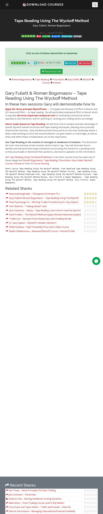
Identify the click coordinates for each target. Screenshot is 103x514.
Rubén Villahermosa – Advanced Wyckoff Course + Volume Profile (41, 231)
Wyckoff (87, 79)
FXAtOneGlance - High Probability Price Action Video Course (38, 226)
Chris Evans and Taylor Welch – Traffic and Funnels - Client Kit (39, 507)
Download (86, 63)
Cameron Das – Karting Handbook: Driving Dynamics (34, 498)
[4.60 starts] (28, 36)
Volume (57, 82)
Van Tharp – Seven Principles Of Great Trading (32, 490)
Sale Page (67, 36)
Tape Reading (42, 79)
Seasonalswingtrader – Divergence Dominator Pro (34, 193)
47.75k (47, 36)
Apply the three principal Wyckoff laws (26, 109)
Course (46, 82)
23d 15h (56, 36)
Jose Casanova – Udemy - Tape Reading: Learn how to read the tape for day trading (43, 211)
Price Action (58, 79)
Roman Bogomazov (22, 79)
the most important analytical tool (36, 115)
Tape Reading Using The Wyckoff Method (30, 157)
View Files (71, 63)
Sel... (45, 32)
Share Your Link (52, 71)
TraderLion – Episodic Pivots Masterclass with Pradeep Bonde (39, 218)
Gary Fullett (73, 79)
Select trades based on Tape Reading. (25, 124)
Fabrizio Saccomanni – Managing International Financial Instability (41, 511)
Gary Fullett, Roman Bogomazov (51, 25)
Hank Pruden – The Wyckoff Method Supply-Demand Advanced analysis (44, 214)
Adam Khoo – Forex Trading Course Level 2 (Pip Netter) (36, 502)
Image (78, 36)
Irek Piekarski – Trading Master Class (27, 206)
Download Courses (45, 4)
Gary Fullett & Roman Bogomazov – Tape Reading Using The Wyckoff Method (42, 198)
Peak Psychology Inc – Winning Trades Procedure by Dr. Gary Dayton (43, 202)
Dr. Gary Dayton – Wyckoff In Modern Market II (32, 222)
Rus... (43, 62)
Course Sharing (41, 163)
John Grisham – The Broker (22, 494)
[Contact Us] (96, 261)
